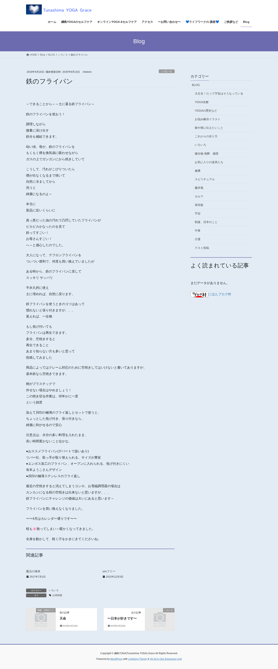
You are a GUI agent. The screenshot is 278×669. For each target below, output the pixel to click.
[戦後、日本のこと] (41, 617)
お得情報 (57, 595)
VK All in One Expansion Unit (166, 659)
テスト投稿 (202, 247)
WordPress (116, 659)
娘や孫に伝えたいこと (209, 127)
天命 (63, 618)
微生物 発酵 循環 (206, 153)
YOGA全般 (202, 102)
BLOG (196, 85)
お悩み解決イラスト (207, 119)
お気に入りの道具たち (209, 162)
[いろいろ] (159, 617)
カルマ (199, 196)
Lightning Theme (137, 659)
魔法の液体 (33, 571)
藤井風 (199, 187)
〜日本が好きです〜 (122, 618)
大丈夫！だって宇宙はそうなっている (219, 93)
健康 (197, 170)
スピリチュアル (205, 179)
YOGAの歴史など (206, 110)
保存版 (199, 205)
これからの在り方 (206, 136)
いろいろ (166, 71)
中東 (197, 230)
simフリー (108, 571)
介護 (197, 239)
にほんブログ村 (219, 294)
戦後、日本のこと (206, 222)
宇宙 (197, 213)
